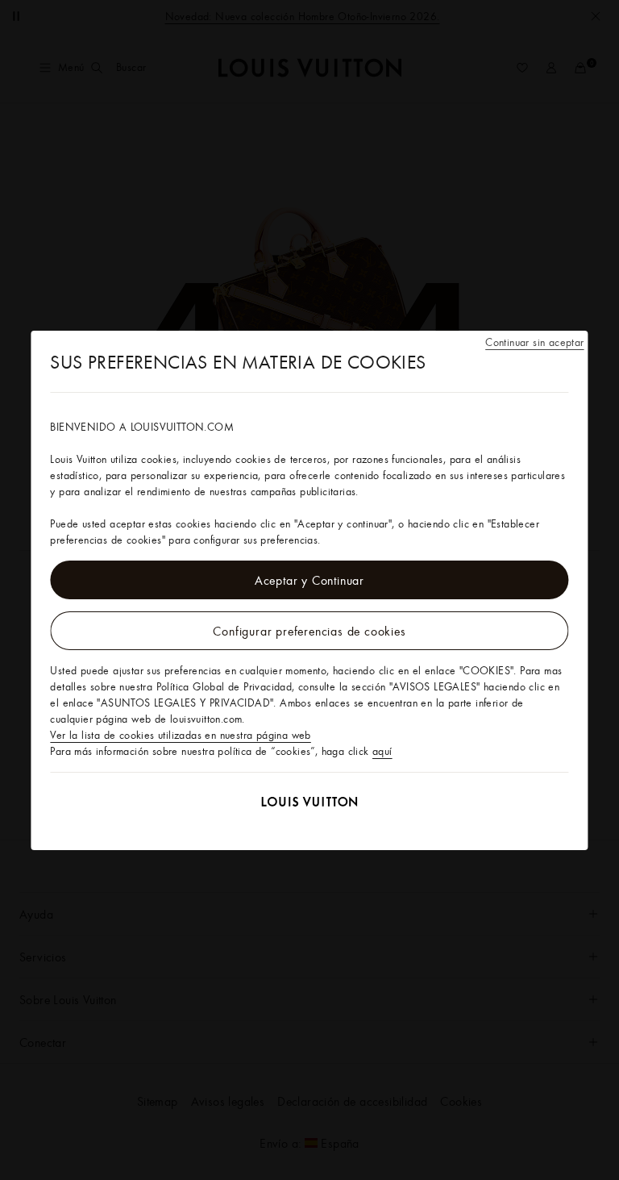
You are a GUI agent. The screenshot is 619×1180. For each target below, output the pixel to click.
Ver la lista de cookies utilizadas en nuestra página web (180, 735)
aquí (382, 751)
